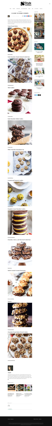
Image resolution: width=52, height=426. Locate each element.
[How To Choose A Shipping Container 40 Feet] (39, 46)
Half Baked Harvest (10, 85)
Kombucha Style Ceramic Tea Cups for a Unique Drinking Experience (20, 394)
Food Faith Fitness (10, 206)
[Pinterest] (38, 95)
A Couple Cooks (10, 147)
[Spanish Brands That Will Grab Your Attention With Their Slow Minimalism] (39, 58)
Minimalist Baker (10, 54)
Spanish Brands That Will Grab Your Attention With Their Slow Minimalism (39, 64)
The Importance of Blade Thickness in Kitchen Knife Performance (11, 394)
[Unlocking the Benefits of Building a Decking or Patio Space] (39, 25)
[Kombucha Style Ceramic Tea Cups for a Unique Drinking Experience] (20, 387)
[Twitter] (8, 379)
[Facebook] (35, 95)
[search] (49, 4)
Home (10, 8)
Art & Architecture (24, 8)
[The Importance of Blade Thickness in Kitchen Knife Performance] (11, 387)
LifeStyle (41, 8)
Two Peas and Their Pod (11, 360)
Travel (29, 8)
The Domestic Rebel (11, 329)
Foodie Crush (10, 268)
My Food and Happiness (11, 237)
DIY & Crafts (36, 8)
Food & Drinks (20, 11)
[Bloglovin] (40, 95)
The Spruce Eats (10, 116)
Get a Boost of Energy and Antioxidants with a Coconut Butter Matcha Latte (28, 394)
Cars (32, 8)
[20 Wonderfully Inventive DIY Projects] (39, 82)
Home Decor (18, 8)
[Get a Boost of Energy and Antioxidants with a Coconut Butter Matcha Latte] (28, 387)
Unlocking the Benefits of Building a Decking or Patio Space (39, 28)
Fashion (14, 8)
